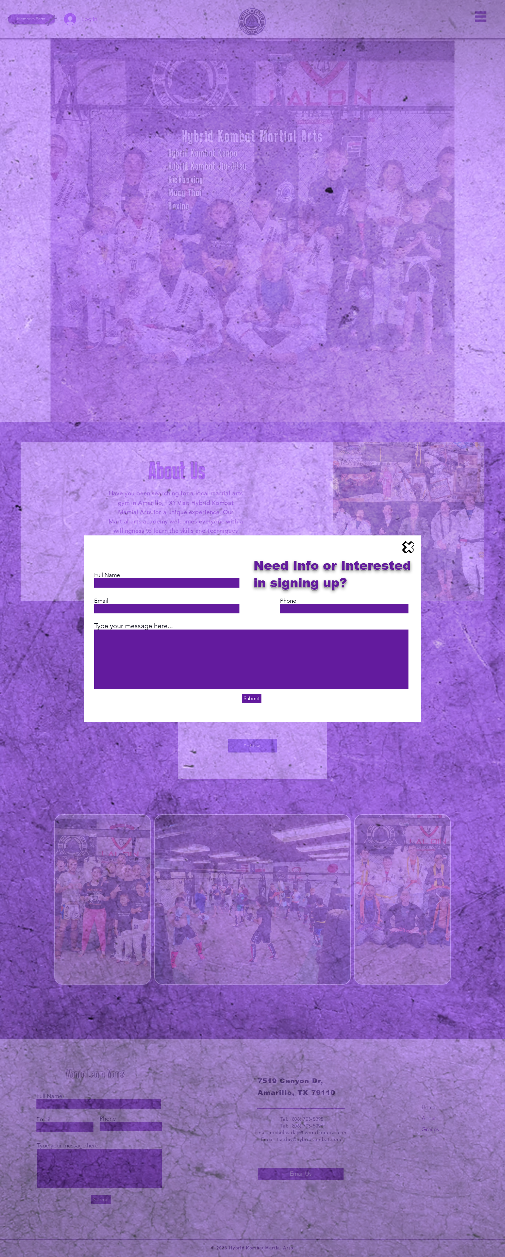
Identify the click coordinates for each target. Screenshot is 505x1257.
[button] (408, 547)
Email (101, 601)
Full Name (107, 575)
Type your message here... (133, 625)
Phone (288, 601)
